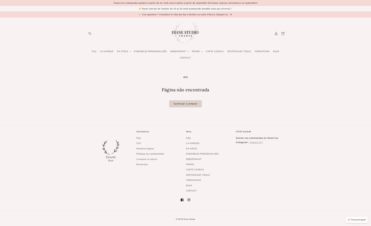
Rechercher (142, 164)
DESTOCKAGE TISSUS (198, 174)
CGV (138, 143)
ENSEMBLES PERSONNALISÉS (202, 153)
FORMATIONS (193, 180)
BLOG (189, 185)
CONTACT (191, 190)
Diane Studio (189, 219)
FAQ (138, 138)
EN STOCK (191, 148)
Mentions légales (145, 148)
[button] (90, 33)
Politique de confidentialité (150, 153)
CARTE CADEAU (195, 169)
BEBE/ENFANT (194, 159)
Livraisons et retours (146, 159)
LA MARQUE (193, 143)
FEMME (190, 164)
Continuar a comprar (185, 103)
